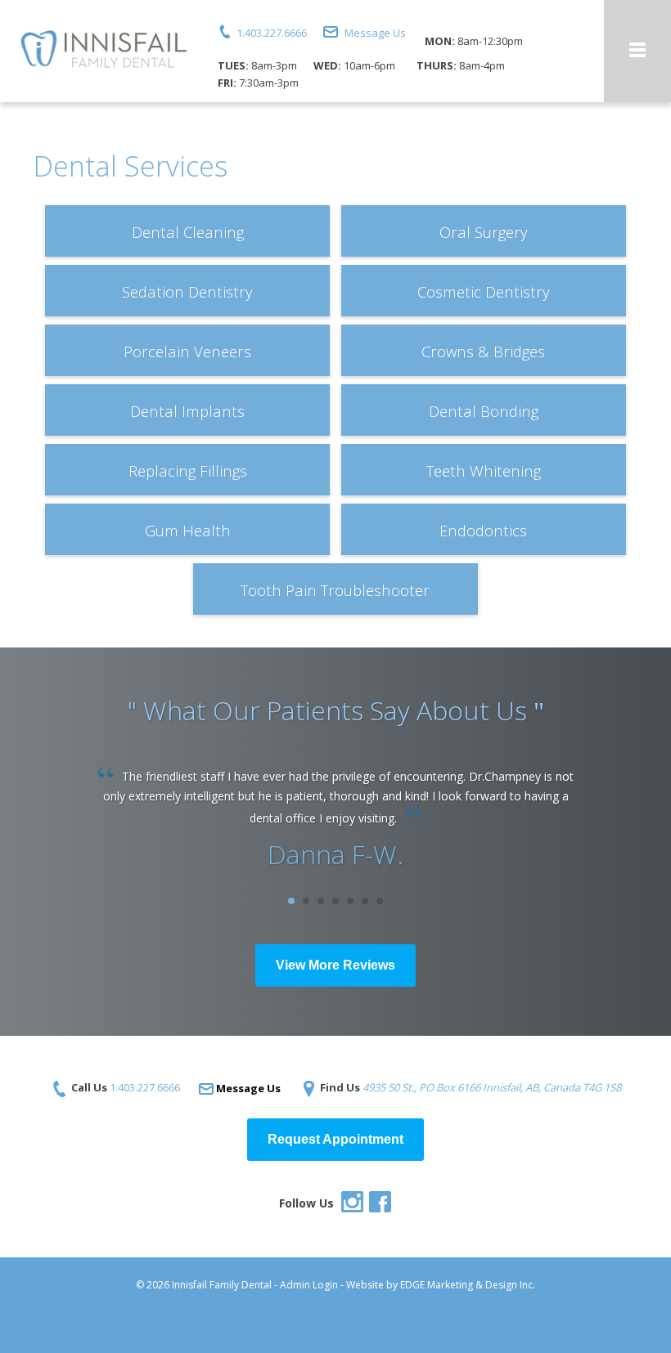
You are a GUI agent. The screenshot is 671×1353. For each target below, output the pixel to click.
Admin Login (309, 1285)
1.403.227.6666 (271, 32)
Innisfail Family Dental (222, 1285)
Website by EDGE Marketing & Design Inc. (440, 1285)
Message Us (375, 32)
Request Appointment (335, 1139)
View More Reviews (335, 965)
